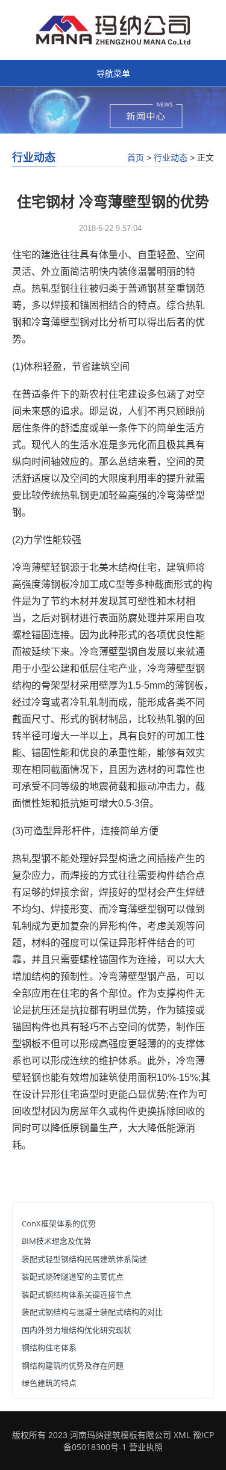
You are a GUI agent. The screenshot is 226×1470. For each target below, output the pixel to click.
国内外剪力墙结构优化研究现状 (76, 1329)
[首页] (113, 29)
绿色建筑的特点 (49, 1382)
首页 (135, 157)
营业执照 (146, 1447)
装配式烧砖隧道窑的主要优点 (73, 1276)
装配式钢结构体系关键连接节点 (76, 1294)
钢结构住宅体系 (49, 1347)
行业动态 (170, 157)
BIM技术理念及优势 (56, 1240)
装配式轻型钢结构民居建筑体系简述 (84, 1258)
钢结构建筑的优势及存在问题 (73, 1365)
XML (182, 1435)
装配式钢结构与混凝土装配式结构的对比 (92, 1311)
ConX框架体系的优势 (59, 1223)
